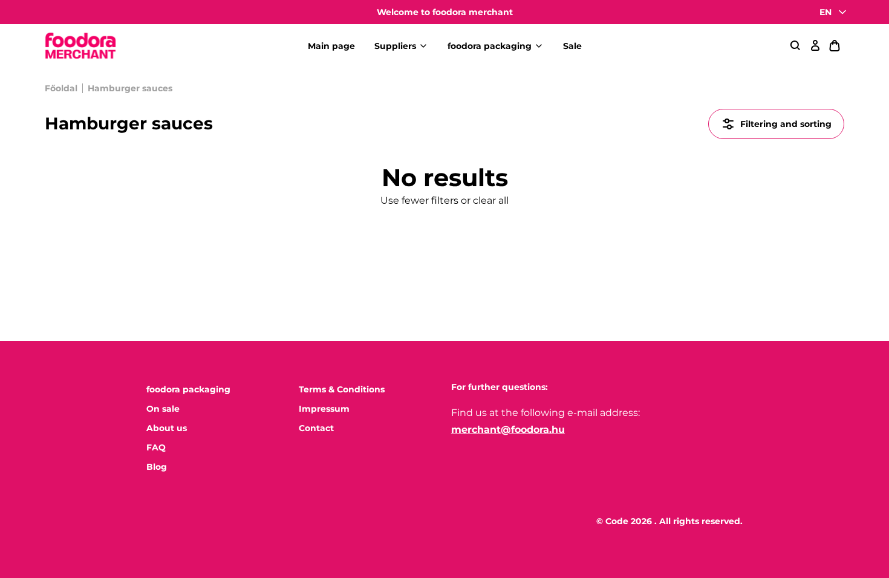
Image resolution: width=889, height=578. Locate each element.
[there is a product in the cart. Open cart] (834, 45)
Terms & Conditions (342, 389)
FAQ (156, 447)
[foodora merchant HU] (80, 46)
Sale (572, 46)
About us (166, 428)
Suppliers (395, 46)
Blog (156, 466)
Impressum (324, 408)
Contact (316, 428)
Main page (331, 46)
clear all (491, 200)
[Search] (796, 45)
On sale (163, 408)
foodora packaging (490, 46)
